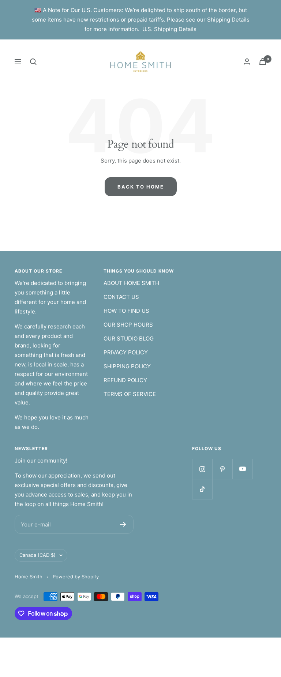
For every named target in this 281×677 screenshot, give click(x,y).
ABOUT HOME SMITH (131, 282)
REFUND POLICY (125, 380)
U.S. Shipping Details (169, 29)
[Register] (123, 524)
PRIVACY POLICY (126, 352)
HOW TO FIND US (126, 310)
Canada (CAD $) (37, 555)
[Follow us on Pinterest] (222, 469)
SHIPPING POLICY (127, 366)
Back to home (140, 187)
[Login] (247, 61)
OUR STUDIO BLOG (129, 338)
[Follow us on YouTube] (242, 469)
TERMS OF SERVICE (130, 394)
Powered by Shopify (76, 576)
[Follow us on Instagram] (202, 469)
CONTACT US (121, 296)
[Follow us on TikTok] (202, 489)
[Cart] (262, 61)
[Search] (33, 61)
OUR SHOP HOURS (128, 324)
